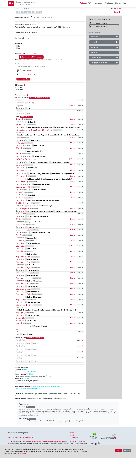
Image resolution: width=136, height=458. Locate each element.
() (101, 19)
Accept (118, 450)
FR (118, 8)
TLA (11, 3)
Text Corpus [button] (109, 3)
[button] (117, 12)
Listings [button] (118, 3)
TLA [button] (89, 3)
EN (112, 8)
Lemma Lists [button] (98, 3)
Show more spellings (23, 79)
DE (115, 8)
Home (17, 8)
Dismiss (127, 450)
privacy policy (22, 453)
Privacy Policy (73, 437)
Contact (71, 433)
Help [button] (124, 3)
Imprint (71, 435)
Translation (94, 52)
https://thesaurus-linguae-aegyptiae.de (20, 437)
